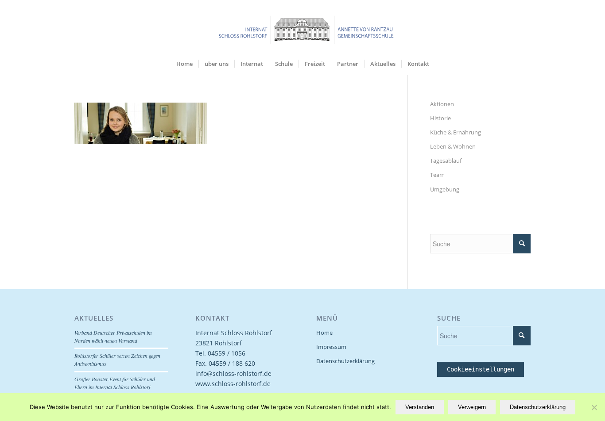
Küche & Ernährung (455, 132)
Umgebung (444, 189)
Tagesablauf (446, 161)
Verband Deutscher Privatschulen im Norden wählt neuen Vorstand (113, 336)
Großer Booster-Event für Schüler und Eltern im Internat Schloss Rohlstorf (114, 382)
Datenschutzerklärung (345, 361)
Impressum (331, 347)
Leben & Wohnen (453, 146)
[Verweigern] (593, 407)
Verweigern (472, 407)
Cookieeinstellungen (480, 369)
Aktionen (442, 104)
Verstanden (419, 407)
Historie (440, 118)
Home (324, 333)
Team (437, 175)
